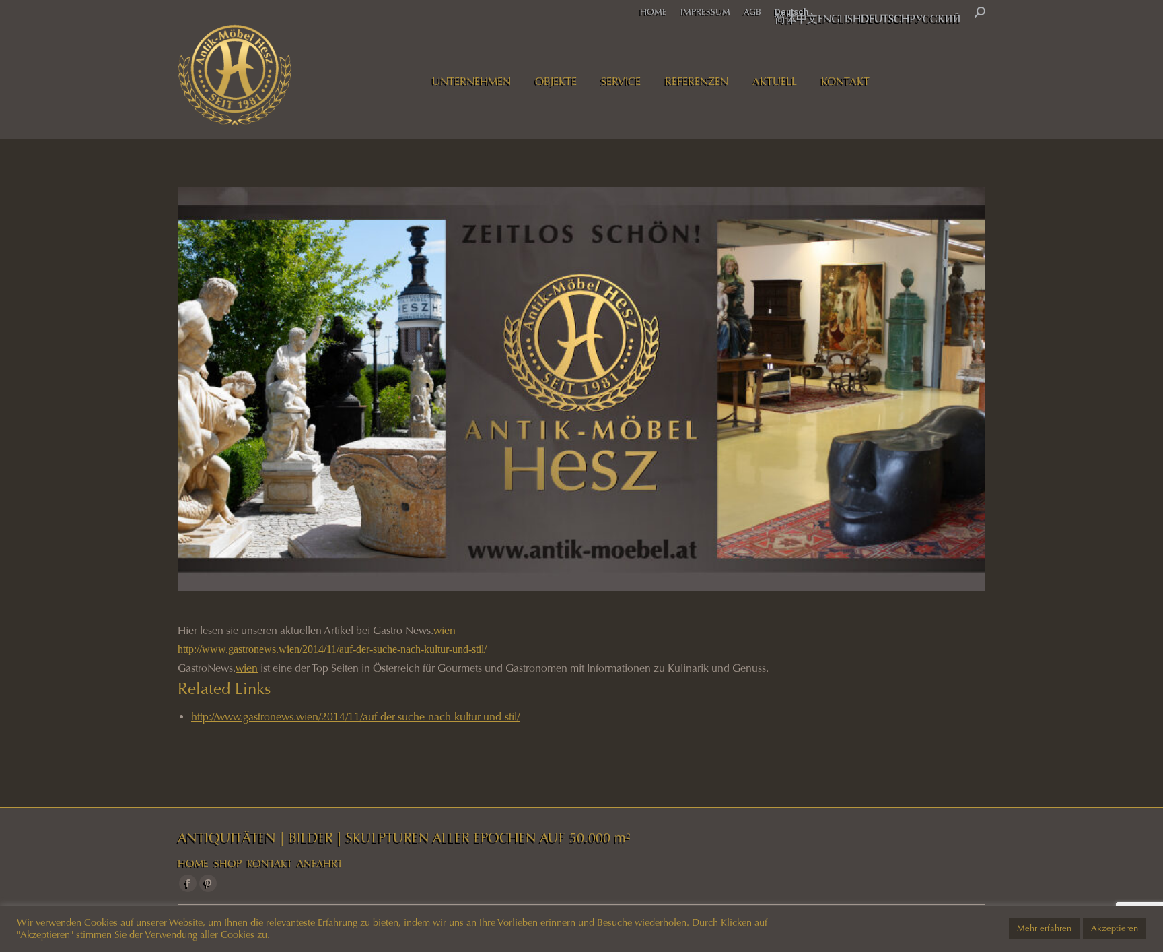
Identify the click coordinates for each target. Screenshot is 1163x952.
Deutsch (791, 12)
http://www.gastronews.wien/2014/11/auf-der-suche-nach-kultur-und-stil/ (332, 649)
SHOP (228, 864)
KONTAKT (269, 864)
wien (444, 630)
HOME (193, 864)
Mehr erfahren (1044, 928)
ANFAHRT (320, 864)
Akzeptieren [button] (1114, 928)
